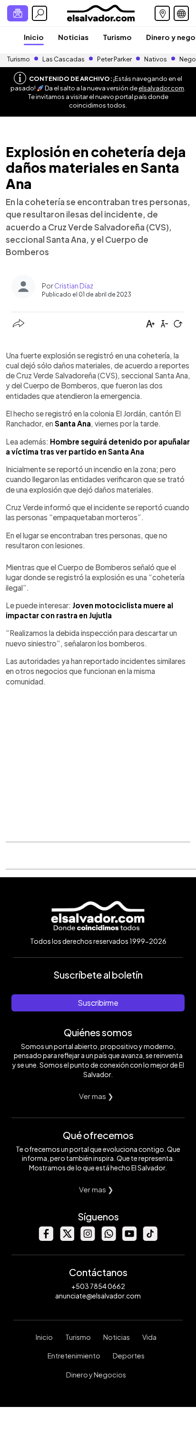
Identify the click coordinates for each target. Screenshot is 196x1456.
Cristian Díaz (73, 285)
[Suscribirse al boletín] (17, 13)
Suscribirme (98, 1003)
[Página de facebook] (45, 1238)
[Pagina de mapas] (162, 13)
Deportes (129, 1355)
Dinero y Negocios (96, 1374)
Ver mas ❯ (96, 1095)
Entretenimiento (74, 1355)
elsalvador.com (161, 88)
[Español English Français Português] (181, 13)
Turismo (117, 36)
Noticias (73, 36)
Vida (149, 1337)
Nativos (155, 59)
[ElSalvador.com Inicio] (100, 12)
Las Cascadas (63, 59)
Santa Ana (73, 423)
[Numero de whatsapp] (108, 1238)
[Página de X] (66, 1238)
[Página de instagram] (87, 1238)
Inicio (34, 36)
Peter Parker (115, 59)
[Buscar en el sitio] (39, 13)
